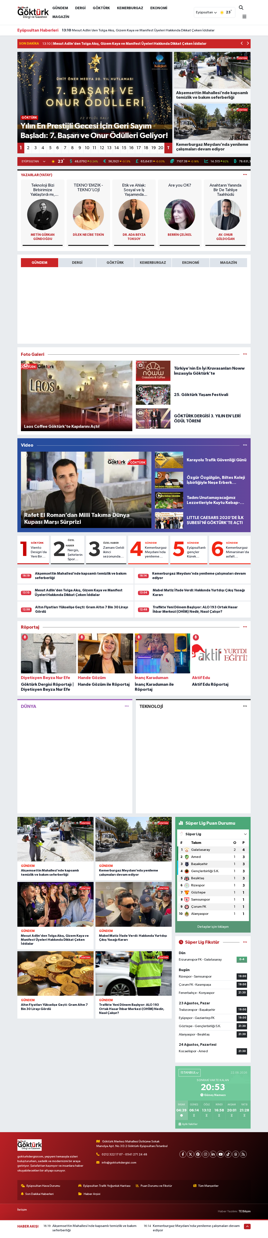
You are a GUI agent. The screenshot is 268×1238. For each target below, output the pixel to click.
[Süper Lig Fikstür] (245, 942)
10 (87, 148)
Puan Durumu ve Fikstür (156, 1185)
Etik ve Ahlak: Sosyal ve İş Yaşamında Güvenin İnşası (134, 190)
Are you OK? (179, 185)
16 (131, 148)
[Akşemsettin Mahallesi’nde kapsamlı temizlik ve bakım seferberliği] (55, 839)
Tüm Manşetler (208, 1185)
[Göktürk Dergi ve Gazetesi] (33, 12)
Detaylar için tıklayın (213, 927)
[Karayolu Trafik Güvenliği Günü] (169, 460)
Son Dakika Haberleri (39, 1194)
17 (139, 148)
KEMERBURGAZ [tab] (153, 262)
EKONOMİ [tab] (190, 262)
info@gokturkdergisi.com (119, 1162)
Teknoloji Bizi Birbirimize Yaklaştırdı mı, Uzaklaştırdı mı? (43, 190)
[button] (242, 44)
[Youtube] (220, 1154)
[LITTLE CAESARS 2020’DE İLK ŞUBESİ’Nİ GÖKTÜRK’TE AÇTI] (169, 520)
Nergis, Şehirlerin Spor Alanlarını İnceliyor (75, 555)
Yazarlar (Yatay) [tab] (36, 175)
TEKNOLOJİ (151, 706)
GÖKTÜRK (101, 8)
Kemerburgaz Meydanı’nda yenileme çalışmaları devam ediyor (156, 552)
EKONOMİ (158, 8)
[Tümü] (245, 627)
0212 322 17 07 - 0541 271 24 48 (124, 1154)
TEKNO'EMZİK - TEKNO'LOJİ (88, 187)
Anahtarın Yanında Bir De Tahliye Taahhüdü (225, 190)
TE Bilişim (244, 1211)
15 (124, 148)
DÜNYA (28, 706)
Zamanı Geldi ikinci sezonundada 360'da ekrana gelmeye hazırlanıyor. (114, 552)
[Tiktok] (228, 1154)
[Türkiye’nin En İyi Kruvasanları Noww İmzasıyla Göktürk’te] (153, 371)
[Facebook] (182, 1154)
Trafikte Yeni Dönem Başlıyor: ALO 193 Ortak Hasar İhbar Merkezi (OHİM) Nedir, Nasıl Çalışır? (131, 1008)
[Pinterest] (198, 1154)
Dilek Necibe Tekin (88, 234)
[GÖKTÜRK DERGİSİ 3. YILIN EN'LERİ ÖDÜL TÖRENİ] (153, 418)
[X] (190, 1154)
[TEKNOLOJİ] (245, 706)
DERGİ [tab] (77, 262)
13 (109, 148)
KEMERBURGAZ (130, 8)
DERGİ (80, 8)
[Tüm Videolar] (245, 445)
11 (94, 148)
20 (160, 148)
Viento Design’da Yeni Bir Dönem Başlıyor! (39, 552)
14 (116, 148)
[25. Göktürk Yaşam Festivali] (153, 394)
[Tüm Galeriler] (245, 354)
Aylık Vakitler (189, 1124)
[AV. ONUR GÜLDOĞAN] (225, 214)
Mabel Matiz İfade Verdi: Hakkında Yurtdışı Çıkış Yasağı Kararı (115, 30)
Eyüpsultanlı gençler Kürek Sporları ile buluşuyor (196, 552)
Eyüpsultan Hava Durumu (43, 1185)
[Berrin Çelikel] (179, 214)
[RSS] (243, 1154)
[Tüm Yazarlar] (245, 175)
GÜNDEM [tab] (39, 262)
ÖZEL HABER (111, 543)
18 (146, 148)
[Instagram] (205, 1154)
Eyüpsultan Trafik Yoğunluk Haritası (106, 1185)
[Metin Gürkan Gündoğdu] (42, 214)
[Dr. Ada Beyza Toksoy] (134, 214)
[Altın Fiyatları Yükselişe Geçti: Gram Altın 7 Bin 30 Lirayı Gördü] (55, 973)
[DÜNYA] (127, 706)
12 (102, 148)
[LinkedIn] (213, 1154)
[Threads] (235, 1154)
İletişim (22, 1209)
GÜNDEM (60, 8)
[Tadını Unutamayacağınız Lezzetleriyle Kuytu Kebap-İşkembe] (169, 500)
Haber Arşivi (92, 1194)
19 (153, 148)
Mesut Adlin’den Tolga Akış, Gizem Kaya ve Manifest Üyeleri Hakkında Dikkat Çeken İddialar (55, 939)
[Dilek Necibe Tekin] (88, 214)
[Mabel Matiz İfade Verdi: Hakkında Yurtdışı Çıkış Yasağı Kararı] (133, 904)
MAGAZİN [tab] (228, 262)
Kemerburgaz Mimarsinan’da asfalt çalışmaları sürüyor (237, 552)
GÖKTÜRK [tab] (115, 262)
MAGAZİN (60, 17)
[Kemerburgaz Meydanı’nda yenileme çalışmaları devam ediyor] (133, 839)
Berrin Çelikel (180, 234)
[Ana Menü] (242, 17)
